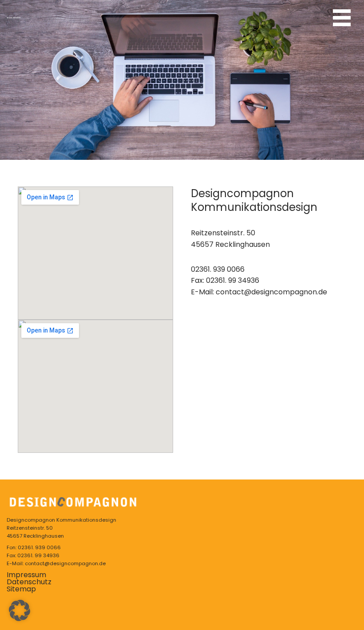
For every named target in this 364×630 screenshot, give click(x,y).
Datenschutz (29, 582)
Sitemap (21, 589)
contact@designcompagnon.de (271, 292)
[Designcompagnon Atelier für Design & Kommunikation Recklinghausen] (14, 18)
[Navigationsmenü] (341, 18)
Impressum (26, 575)
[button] (19, 610)
